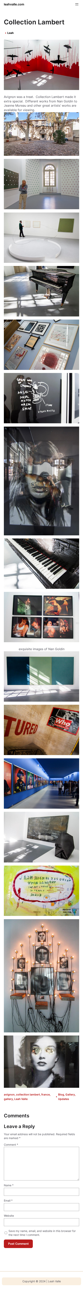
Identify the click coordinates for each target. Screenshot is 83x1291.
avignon (9, 1094)
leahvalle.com (14, 4)
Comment (11, 1144)
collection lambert (28, 1094)
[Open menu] (77, 4)
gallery (8, 1099)
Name (9, 1185)
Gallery (70, 1094)
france (45, 1094)
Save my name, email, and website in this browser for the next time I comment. (42, 1232)
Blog (61, 1094)
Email (8, 1200)
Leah (10, 32)
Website (9, 1215)
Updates (63, 1099)
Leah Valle (21, 1099)
